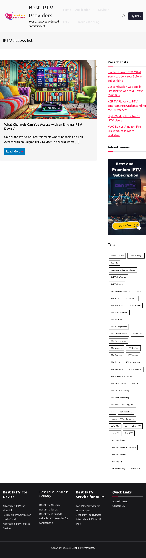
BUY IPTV (114, 263)
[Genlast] (127, 196)
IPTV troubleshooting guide (122, 405)
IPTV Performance (118, 341)
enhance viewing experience (123, 270)
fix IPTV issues (117, 284)
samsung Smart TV (133, 426)
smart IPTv (115, 433)
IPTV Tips (135, 383)
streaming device (118, 440)
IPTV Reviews (116, 355)
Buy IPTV (136, 16)
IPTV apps (115, 298)
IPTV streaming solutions (121, 376)
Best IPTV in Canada (50, 514)
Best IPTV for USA (49, 505)
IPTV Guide (137, 334)
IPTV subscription (118, 383)
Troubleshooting (88, 22)
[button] (92, 9)
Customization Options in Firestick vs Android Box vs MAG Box (125, 91)
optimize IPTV (126, 412)
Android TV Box (117, 256)
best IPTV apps (135, 256)
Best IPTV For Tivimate (88, 514)
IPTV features (116, 320)
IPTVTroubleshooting (120, 398)
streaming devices (118, 454)
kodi (112, 412)
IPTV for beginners (119, 327)
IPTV (66, 22)
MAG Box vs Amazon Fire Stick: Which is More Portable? (124, 131)
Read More (13, 151)
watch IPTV (135, 469)
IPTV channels (135, 305)
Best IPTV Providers (83, 547)
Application (82, 9)
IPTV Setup (115, 362)
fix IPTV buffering (118, 277)
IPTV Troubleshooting (120, 391)
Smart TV (129, 433)
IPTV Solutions (117, 369)
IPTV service (133, 355)
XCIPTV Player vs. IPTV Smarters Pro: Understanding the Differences (127, 106)
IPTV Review (133, 348)
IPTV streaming (135, 369)
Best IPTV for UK (48, 509)
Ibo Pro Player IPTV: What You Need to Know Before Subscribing (125, 76)
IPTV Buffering (117, 305)
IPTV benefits (131, 298)
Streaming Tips (117, 461)
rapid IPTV (115, 426)
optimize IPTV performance (122, 419)
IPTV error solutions (119, 312)
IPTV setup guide (133, 362)
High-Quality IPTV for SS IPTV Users (124, 118)
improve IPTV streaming (121, 291)
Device (102, 9)
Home (67, 9)
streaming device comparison (123, 447)
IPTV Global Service (119, 334)
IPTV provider (116, 348)
